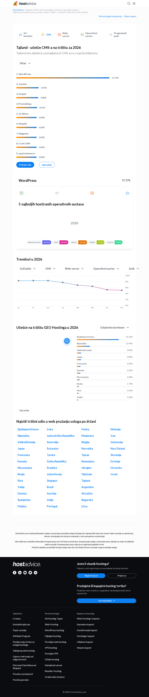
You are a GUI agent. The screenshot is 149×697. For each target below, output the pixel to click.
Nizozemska (83, 377)
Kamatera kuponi (85, 624)
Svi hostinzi (28, 34)
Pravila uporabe (21, 679)
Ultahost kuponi (85, 641)
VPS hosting (51, 647)
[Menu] (134, 3)
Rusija (80, 384)
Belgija (85, 442)
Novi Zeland (118, 448)
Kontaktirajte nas (21, 624)
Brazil (50, 487)
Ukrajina (86, 467)
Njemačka (82, 343)
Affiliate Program (21, 636)
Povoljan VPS (51, 653)
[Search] (128, 3)
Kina (79, 390)
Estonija (115, 461)
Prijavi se (122, 575)
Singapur (52, 480)
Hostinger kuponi (85, 636)
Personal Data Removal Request (24, 666)
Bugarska (87, 499)
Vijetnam (86, 474)
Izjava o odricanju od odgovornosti (23, 658)
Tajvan (85, 455)
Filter (23, 63)
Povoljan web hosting (55, 641)
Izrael (114, 474)
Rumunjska (87, 461)
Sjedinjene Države (85, 337)
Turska (51, 455)
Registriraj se (91, 575)
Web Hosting (51, 624)
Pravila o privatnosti (23, 674)
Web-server (66, 34)
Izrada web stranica (54, 676)
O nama (17, 618)
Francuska (82, 363)
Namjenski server (53, 665)
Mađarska (87, 435)
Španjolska (24, 499)
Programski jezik (120, 34)
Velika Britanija (84, 350)
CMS (48, 34)
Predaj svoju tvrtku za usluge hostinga (23, 643)
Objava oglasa (130, 16)
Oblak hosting (52, 659)
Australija (52, 442)
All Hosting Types (54, 618)
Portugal (52, 506)
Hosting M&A (105, 600)
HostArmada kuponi (87, 630)
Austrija (51, 493)
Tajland (85, 480)
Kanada (80, 370)
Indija (50, 499)
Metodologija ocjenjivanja (110, 16)
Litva (84, 506)
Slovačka (87, 493)
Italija (80, 397)
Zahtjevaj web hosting (24, 650)
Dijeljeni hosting (53, 636)
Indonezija (117, 442)
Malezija (116, 429)
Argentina (87, 487)
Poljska (22, 506)
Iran (113, 435)
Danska (22, 493)
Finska (85, 429)
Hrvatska (116, 467)
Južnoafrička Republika (60, 435)
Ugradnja (47, 164)
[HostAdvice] (25, 3)
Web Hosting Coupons (88, 618)
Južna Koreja (54, 474)
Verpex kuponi (84, 647)
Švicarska (52, 448)
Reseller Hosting (53, 671)
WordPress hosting (54, 630)
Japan (79, 357)
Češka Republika (56, 461)
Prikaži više (25, 164)
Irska (50, 429)
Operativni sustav (91, 34)
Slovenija (116, 455)
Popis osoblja (19, 630)
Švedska (52, 467)
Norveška (87, 448)
